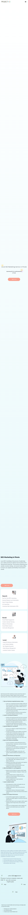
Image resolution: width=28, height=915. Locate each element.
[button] (26, 2)
